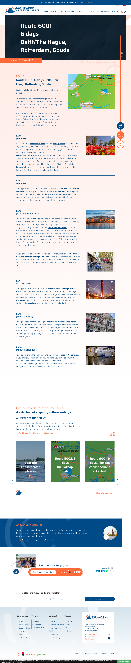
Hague (45, 90)
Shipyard (53, 621)
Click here (88, 2)
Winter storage (55, 638)
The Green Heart (38, 627)
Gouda (19, 92)
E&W (112, 653)
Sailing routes (83, 62)
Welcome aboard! (24, 638)
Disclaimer (86, 653)
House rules (54, 634)
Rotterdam (55, 90)
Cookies (104, 653)
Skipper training (24, 628)
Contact (69, 631)
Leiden (19, 90)
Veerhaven (33, 303)
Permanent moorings (57, 625)
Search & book (24, 625)
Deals (21, 621)
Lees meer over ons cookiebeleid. (15, 662)
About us (70, 621)
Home (76, 62)
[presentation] (12, 483)
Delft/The (38, 90)
